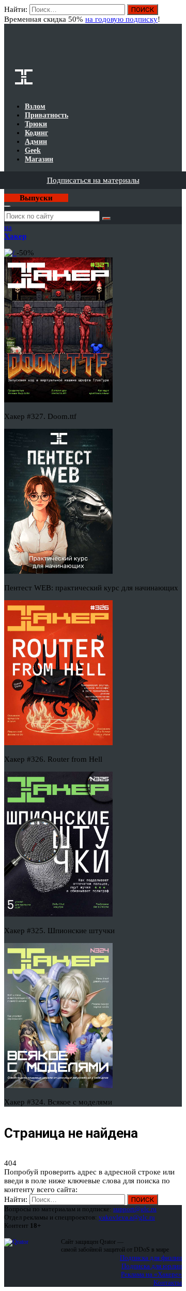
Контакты (167, 1282)
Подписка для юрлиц (151, 1266)
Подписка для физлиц (151, 1257)
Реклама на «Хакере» (151, 1274)
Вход (174, 14)
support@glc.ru (135, 1209)
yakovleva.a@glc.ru (127, 1217)
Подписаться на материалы (93, 180)
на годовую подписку (121, 19)
